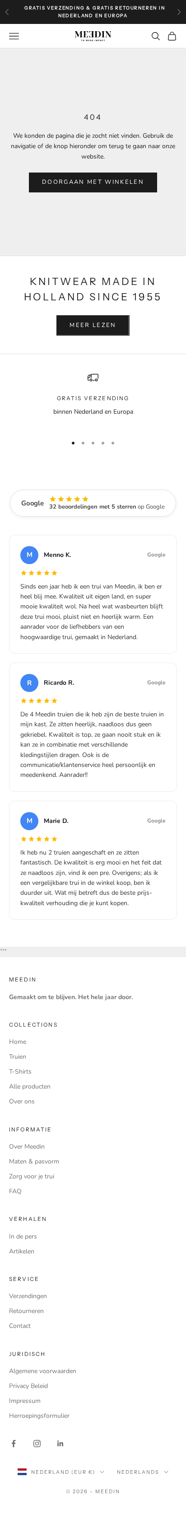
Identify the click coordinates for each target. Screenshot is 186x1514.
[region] (93, 400)
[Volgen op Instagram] (37, 1443)
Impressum (25, 1401)
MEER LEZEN (93, 325)
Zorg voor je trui (31, 1176)
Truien (17, 1056)
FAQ (15, 1191)
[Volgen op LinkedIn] (60, 1443)
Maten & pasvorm (34, 1161)
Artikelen (21, 1251)
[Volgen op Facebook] (13, 1443)
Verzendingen (28, 1296)
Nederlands (138, 1472)
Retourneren (26, 1311)
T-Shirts (20, 1071)
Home (17, 1041)
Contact (20, 1326)
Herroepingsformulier (39, 1415)
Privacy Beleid (28, 1386)
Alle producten (30, 1086)
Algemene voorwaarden (42, 1371)
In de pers (23, 1236)
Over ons (22, 1101)
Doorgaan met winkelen (93, 182)
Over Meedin (27, 1146)
